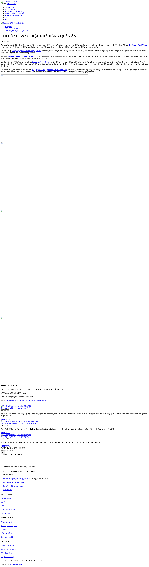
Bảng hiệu (8, 27)
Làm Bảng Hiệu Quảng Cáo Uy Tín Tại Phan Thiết (19, 423)
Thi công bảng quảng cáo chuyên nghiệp (15, 437)
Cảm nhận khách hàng (8, 510)
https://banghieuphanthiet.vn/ (13, 486)
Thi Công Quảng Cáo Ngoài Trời (16, 31)
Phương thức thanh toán (9, 549)
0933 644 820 (11, 4)
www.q (9, 400)
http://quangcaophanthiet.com (13, 482)
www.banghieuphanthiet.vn (38, 400)
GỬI (3, 452)
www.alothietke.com (17, 564)
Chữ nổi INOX (6, 529)
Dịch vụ (3, 506)
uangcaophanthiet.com (20, 400)
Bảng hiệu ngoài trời (8, 522)
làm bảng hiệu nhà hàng (138, 45)
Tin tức (3, 502)
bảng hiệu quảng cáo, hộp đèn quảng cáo (23, 56)
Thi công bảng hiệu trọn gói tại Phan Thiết (15, 408)
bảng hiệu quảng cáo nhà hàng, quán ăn (26, 51)
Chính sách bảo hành (8, 546)
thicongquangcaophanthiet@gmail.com (16, 479)
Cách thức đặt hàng (7, 553)
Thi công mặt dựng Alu (9, 526)
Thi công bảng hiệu (7, 537)
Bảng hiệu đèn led (7, 533)
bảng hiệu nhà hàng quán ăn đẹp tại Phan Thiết (49, 70)
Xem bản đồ (7, 490)
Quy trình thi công (7, 557)
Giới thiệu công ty (7, 498)
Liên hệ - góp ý (6, 513)
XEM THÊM (5, 419)
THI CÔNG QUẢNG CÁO (15, 29)
